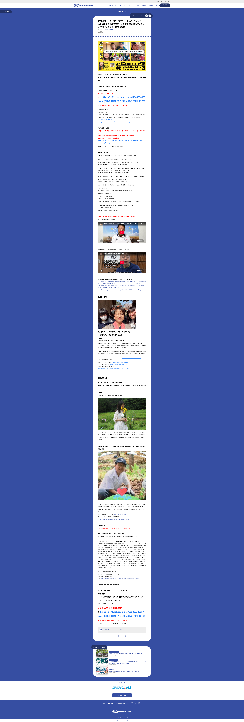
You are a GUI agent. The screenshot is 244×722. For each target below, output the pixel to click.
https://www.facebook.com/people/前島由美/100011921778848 (114, 368)
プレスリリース (160, 1)
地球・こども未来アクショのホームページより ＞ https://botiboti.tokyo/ (120, 578)
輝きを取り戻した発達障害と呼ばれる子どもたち (131, 358)
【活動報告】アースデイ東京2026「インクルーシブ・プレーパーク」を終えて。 (126, 653)
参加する (144, 5)
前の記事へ (141, 636)
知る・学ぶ (151, 5)
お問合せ (167, 1)
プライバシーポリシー (119, 717)
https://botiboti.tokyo (120, 514)
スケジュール (122, 5)
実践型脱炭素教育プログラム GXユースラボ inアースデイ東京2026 (124, 671)
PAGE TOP (122, 682)
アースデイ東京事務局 (110, 29)
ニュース (130, 5)
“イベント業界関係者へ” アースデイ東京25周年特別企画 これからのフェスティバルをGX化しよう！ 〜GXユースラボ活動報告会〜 (128, 662)
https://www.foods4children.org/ (118, 364)
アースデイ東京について (112, 5)
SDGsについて (121, 695)
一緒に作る (137, 5)
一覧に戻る (6, 12)
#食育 (101, 32)
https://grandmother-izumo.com (121, 362)
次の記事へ (102, 636)
